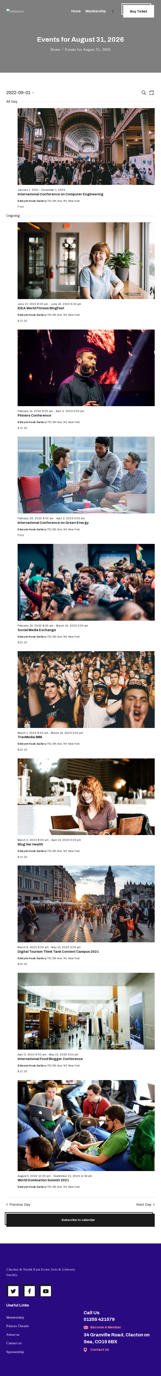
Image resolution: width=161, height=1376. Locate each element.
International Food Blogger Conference (50, 1059)
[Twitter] (13, 1291)
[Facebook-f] (29, 1291)
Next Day (144, 1204)
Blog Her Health (30, 844)
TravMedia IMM (30, 737)
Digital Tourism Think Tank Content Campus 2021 (58, 951)
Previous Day (20, 1204)
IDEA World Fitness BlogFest (41, 308)
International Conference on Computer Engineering (60, 194)
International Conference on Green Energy (53, 522)
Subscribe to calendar (78, 1220)
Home (55, 49)
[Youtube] (46, 1291)
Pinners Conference (34, 415)
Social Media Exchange (37, 630)
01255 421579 (99, 1319)
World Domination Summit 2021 (43, 1180)
